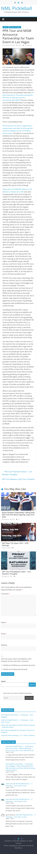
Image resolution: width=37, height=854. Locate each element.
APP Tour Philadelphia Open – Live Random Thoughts (16, 572)
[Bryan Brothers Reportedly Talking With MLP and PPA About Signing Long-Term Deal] (18, 493)
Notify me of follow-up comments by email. (19, 665)
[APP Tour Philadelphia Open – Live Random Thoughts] (18, 553)
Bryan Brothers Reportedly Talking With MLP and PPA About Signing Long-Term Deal (18, 514)
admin (20, 45)
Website (4, 645)
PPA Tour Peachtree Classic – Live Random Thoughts (17, 473)
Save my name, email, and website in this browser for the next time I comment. (16, 660)
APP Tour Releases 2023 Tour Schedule (18, 480)
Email (3, 634)
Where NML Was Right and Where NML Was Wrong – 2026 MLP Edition (21, 768)
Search (3, 681)
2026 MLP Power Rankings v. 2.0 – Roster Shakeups (18, 735)
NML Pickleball (16, 8)
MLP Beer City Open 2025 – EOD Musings (15, 544)
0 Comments (28, 45)
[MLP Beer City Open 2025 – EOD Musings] (18, 524)
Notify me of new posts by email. (15, 669)
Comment (5, 594)
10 (18, 519)
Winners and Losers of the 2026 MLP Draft (19, 750)
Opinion (6, 27)
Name (4, 622)
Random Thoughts (15, 27)
